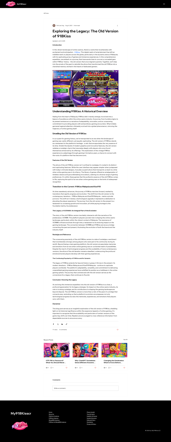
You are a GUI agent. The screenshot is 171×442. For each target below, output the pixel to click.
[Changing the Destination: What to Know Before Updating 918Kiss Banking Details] (114, 350)
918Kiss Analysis (53, 418)
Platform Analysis (54, 416)
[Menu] (164, 4)
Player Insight (91, 412)
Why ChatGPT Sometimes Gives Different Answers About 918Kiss (85, 361)
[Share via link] (66, 324)
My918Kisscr (21, 4)
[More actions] (117, 25)
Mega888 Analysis (54, 420)
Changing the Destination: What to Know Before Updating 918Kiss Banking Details (114, 361)
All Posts (46, 13)
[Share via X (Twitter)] (58, 324)
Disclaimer (90, 422)
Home (50, 412)
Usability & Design (92, 416)
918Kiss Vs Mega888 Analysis (57, 422)
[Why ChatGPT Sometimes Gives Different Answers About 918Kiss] (85, 350)
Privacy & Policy (91, 424)
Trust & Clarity (91, 414)
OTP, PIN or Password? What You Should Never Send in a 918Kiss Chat (55, 361)
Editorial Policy (91, 420)
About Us (51, 414)
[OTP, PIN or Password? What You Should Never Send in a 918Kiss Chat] (56, 350)
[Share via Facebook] (53, 324)
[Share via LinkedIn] (62, 324)
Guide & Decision (92, 418)
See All (125, 339)
